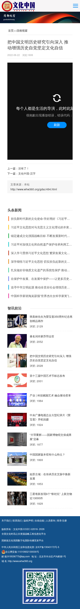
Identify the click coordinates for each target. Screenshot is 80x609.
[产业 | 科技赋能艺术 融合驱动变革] (17, 401)
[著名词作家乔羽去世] (17, 342)
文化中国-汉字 (27, 173)
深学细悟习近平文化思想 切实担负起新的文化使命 (43, 261)
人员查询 (50, 520)
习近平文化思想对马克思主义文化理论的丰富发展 (43, 227)
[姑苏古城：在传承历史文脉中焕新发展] (17, 480)
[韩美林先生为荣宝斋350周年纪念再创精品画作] (17, 322)
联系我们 (17, 520)
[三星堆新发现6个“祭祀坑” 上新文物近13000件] (17, 499)
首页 (11, 30)
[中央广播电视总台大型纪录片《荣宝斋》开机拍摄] (17, 420)
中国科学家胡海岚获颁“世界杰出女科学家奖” (39, 296)
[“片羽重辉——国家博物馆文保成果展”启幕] (17, 440)
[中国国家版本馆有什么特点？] (17, 460)
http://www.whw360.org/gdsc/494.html (33, 189)
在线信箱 (39, 520)
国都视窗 (22, 30)
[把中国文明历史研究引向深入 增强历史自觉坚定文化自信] (17, 361)
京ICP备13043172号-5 (47, 547)
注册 (64, 520)
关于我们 (6, 520)
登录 (59, 520)
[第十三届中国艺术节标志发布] (17, 381)
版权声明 (28, 520)
